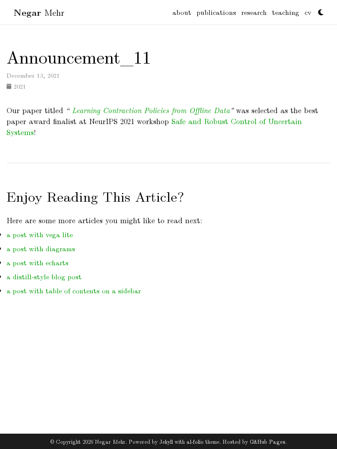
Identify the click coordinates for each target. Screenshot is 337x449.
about (181, 12)
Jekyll (166, 441)
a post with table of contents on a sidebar (74, 290)
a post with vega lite (40, 234)
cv (308, 12)
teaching (285, 12)
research (254, 12)
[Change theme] (318, 10)
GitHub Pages (267, 441)
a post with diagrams (41, 248)
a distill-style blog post (44, 276)
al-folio (195, 441)
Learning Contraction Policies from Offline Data (149, 110)
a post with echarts (37, 262)
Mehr (39, 12)
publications (216, 12)
